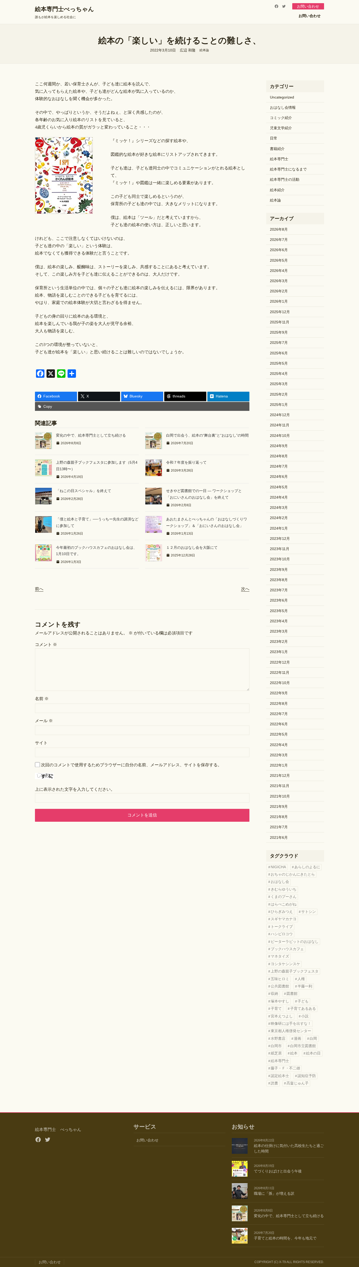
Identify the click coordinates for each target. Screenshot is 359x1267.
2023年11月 (279, 549)
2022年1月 (279, 765)
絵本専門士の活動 (284, 179)
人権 (301, 979)
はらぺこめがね (283, 904)
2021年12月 (280, 775)
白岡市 (276, 1046)
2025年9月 (279, 332)
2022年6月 (279, 724)
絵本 (294, 1053)
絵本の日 (313, 1053)
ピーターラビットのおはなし (295, 942)
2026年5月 (279, 260)
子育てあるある (303, 1009)
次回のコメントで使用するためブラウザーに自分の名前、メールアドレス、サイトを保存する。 (131, 765)
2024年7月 (279, 466)
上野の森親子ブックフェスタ (295, 971)
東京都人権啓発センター (291, 1031)
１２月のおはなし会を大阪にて (192, 547)
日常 (273, 138)
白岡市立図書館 (303, 1046)
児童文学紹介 (281, 128)
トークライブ (282, 927)
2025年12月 (280, 312)
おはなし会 (280, 882)
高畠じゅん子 (297, 1083)
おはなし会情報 (283, 107)
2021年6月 (279, 837)
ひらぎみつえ (282, 912)
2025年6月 (279, 353)
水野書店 (278, 1039)
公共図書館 (280, 986)
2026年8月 (279, 229)
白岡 (313, 1039)
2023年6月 (279, 600)
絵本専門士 (279, 159)
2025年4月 (279, 373)
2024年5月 (279, 487)
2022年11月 (279, 672)
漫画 (297, 1039)
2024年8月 (279, 456)
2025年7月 (279, 342)
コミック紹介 (281, 118)
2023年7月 (279, 590)
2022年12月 (280, 662)
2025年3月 (279, 384)
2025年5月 (279, 363)
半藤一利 (305, 986)
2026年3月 (279, 281)
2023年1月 (279, 652)
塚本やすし (280, 1001)
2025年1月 (279, 404)
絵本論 (204, 50)
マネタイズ (280, 956)
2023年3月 (279, 631)
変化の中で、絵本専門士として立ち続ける (91, 435)
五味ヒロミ (280, 979)
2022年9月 (279, 693)
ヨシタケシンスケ (285, 964)
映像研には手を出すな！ (291, 1024)
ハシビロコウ (282, 934)
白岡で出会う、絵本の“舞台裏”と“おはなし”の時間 (207, 435)
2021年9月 (279, 806)
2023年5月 (279, 611)
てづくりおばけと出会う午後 (278, 1171)
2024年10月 (280, 435)
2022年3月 (279, 755)
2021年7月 (279, 827)
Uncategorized (282, 97)
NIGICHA (278, 867)
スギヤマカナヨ (283, 919)
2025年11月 (279, 322)
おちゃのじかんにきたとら (293, 874)
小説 (305, 1016)
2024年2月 (279, 518)
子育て (276, 1009)
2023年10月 (280, 559)
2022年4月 (279, 745)
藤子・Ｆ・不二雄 (285, 1068)
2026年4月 (279, 270)
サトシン (308, 912)
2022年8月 (279, 703)
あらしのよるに (307, 867)
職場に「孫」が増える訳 (274, 1194)
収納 (274, 994)
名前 (42, 698)
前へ (39, 589)
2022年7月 (279, 714)
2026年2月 (279, 291)
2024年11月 (279, 425)
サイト (41, 743)
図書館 (292, 994)
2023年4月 (279, 621)
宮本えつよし (282, 1016)
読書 (274, 1083)
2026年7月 (279, 239)
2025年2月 (279, 394)
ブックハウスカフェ (287, 949)
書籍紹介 (277, 149)
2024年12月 (280, 415)
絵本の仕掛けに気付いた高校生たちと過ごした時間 (289, 1148)
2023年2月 (279, 641)
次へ (245, 589)
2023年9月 (279, 569)
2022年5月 (279, 734)
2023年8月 (279, 580)
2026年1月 (279, 301)
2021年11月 (279, 786)
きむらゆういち (283, 889)
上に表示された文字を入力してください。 (75, 789)
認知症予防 (307, 1076)
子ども (303, 1001)
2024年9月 (279, 446)
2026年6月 (279, 250)
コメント (46, 644)
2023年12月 (280, 538)
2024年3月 (279, 507)
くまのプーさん (283, 897)
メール (44, 720)
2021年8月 (279, 817)
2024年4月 (279, 497)
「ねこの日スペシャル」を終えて (83, 491)
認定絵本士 (280, 1076)
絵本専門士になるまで (288, 169)
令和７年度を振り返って (186, 462)
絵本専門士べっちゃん (64, 9)
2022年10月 (280, 683)
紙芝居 (276, 1053)
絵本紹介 (277, 190)
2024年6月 (279, 476)
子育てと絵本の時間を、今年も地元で (285, 1238)
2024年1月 (279, 528)
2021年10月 (280, 796)
